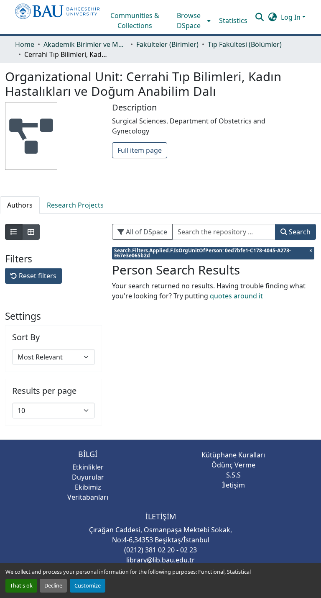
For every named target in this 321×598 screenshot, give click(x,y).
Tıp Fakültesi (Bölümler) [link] (245, 44)
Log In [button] (291, 17)
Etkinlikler (88, 467)
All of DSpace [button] (145, 231)
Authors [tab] (20, 205)
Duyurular (88, 477)
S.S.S (233, 475)
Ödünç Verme (233, 465)
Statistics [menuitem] (233, 20)
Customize (87, 585)
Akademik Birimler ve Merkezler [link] (85, 44)
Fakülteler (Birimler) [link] (167, 44)
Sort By (26, 337)
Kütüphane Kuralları (233, 454)
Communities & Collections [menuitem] (134, 20)
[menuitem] (191, 20)
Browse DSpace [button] (189, 20)
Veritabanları (87, 497)
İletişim (233, 485)
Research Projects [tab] (75, 205)
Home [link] (24, 44)
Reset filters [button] (36, 275)
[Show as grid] (31, 232)
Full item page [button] (139, 150)
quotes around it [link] (236, 295)
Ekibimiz (88, 487)
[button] (57, 17)
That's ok (21, 585)
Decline (53, 585)
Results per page (44, 391)
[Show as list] (14, 232)
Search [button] (299, 231)
